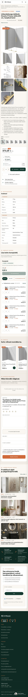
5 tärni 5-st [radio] (15, 411)
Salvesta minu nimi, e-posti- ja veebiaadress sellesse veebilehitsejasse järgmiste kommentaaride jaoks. (14, 451)
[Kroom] (21, 142)
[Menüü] (2, 2)
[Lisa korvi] (14, 367)
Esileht (2, 5)
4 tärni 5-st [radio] (12, 411)
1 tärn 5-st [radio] (4, 411)
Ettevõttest (3, 646)
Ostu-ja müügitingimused (6, 666)
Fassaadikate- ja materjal (6, 627)
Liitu (14, 593)
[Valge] (7, 142)
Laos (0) (10, 278)
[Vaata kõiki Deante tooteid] (18, 11)
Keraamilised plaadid (5, 632)
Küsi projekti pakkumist (15, 174)
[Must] (25, 142)
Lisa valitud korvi (15, 273)
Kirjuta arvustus (4, 22)
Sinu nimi (5, 436)
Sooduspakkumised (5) (20, 278)
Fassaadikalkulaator (5, 654)
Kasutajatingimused (5, 661)
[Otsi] (22, 2)
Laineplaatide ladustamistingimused (8, 669)
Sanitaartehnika (8, 5)
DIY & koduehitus (9, 598)
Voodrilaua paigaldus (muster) (7, 649)
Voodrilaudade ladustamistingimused (8, 672)
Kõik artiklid (22, 474)
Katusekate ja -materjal (5, 629)
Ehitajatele (18, 598)
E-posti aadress (7, 442)
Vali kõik (24, 283)
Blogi (2, 644)
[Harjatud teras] (16, 142)
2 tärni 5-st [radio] (7, 411)
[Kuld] (3, 142)
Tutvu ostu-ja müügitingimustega (11, 183)
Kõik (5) (4, 278)
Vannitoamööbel (4, 637)
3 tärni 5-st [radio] (9, 411)
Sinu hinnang (6, 409)
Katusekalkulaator (4, 652)
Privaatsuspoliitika (4, 663)
